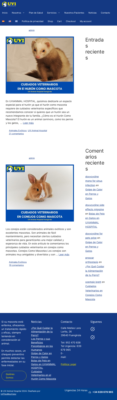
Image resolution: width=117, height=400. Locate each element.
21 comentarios (16, 133)
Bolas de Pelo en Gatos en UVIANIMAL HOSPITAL (43, 364)
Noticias (92, 12)
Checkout (71, 21)
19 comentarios (16, 265)
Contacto (105, 12)
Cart (59, 21)
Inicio (5, 12)
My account (85, 21)
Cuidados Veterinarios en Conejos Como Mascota (35, 150)
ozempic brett (93, 282)
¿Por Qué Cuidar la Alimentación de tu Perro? (94, 69)
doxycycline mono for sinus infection (93, 181)
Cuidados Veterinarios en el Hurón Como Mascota (43, 375)
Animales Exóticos (18, 130)
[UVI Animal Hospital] (9, 4)
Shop (50, 21)
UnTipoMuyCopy (8, 394)
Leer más (28, 123)
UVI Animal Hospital (37, 130)
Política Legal (68, 364)
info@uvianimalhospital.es (82, 357)
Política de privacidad (32, 21)
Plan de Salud (36, 12)
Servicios (52, 12)
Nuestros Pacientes (74, 12)
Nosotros (16, 12)
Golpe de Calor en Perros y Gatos (93, 96)
